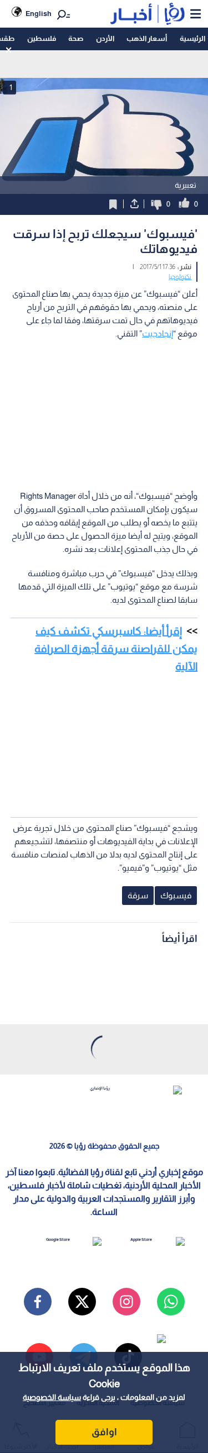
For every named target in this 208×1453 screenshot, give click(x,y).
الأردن (105, 38)
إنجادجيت (157, 333)
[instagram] (126, 1301)
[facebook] (38, 1301)
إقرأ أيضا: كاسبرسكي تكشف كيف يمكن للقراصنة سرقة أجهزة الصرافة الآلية (115, 648)
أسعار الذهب (146, 38)
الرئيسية (192, 38)
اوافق (104, 1432)
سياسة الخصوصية (52, 1397)
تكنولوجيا (180, 277)
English (39, 13)
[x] (82, 1301)
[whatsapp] (171, 1301)
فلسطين (41, 38)
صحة (75, 38)
